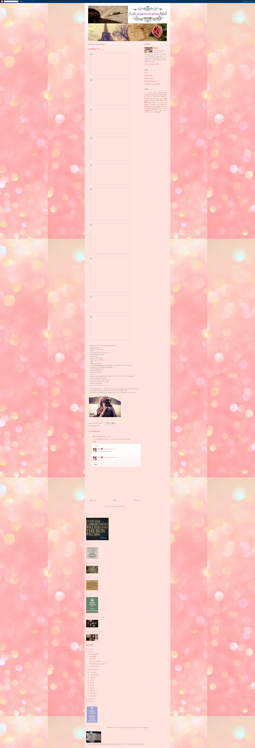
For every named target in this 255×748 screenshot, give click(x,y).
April (91, 688)
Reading (156, 106)
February (92, 693)
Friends (162, 96)
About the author (149, 78)
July (91, 680)
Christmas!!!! (92, 659)
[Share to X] (111, 423)
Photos (146, 104)
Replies (97, 445)
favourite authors (162, 95)
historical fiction (148, 98)
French (155, 96)
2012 (89, 702)
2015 (89, 649)
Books (161, 93)
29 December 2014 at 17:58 (103, 436)
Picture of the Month (157, 104)
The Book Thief (161, 110)
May (91, 685)
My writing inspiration (150, 81)
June (91, 683)
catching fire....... (93, 656)
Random (147, 106)
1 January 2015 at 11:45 (109, 457)
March (92, 690)
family (153, 95)
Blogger (145, 727)
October (92, 672)
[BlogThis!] (109, 423)
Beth (99, 449)
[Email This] (107, 423)
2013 (89, 699)
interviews (158, 98)
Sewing (163, 106)
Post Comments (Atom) (118, 506)
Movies (94, 426)
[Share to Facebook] (112, 423)
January (92, 696)
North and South (160, 102)
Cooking (146, 95)
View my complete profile (151, 64)
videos (151, 112)
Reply (94, 442)
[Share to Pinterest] (114, 423)
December (93, 654)
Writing (157, 112)
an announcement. (94, 666)
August (92, 677)
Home (115, 500)
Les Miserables (158, 100)
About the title (148, 75)
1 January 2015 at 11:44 (109, 449)
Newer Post (93, 500)
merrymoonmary (131, 727)
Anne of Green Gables (150, 93)
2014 (89, 652)
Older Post (136, 500)
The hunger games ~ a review (97, 664)
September (93, 675)
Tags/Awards (148, 110)
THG (98, 426)
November (93, 669)
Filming (148, 96)
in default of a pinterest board (152, 84)
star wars (162, 108)
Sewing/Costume (150, 108)
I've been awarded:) (94, 661)
